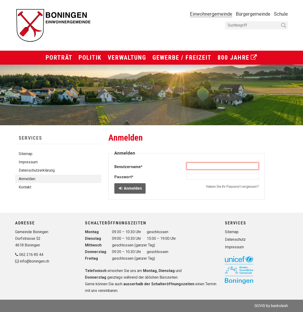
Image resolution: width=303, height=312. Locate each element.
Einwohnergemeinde (211, 14)
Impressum (28, 162)
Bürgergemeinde (253, 14)
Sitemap (25, 154)
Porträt (59, 57)
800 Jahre (233, 57)
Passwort (123, 177)
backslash (279, 305)
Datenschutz (235, 239)
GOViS (259, 305)
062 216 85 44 (31, 254)
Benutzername (128, 167)
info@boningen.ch (34, 261)
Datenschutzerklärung (37, 170)
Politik (90, 57)
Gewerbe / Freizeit (181, 57)
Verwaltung (127, 57)
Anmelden (27, 179)
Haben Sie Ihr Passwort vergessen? (232, 186)
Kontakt (25, 187)
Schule (281, 14)
